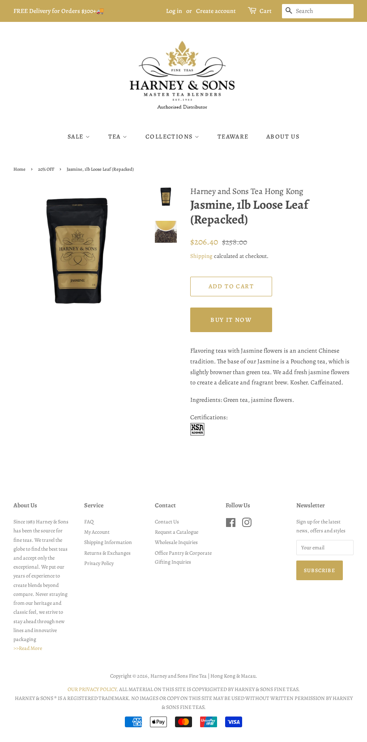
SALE (76, 136)
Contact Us (167, 521)
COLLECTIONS (170, 136)
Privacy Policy (99, 563)
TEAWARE (233, 136)
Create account (216, 11)
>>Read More (27, 648)
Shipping (201, 256)
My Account (97, 531)
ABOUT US (282, 136)
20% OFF (46, 169)
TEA (115, 136)
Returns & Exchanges (107, 552)
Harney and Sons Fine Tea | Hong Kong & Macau (203, 675)
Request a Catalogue (176, 531)
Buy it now (231, 320)
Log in (174, 11)
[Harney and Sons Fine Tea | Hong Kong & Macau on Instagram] (247, 524)
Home (19, 169)
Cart (266, 11)
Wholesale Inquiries (176, 542)
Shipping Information (108, 542)
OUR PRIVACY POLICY (92, 689)
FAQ (89, 521)
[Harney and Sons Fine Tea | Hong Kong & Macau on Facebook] (231, 524)
